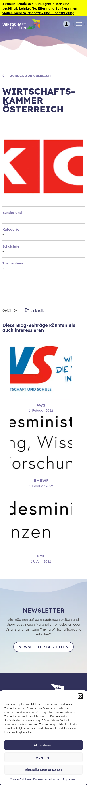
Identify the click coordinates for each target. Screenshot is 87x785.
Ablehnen (43, 757)
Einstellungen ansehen (43, 769)
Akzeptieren (43, 745)
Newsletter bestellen (43, 647)
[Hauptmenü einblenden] (79, 24)
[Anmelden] (66, 24)
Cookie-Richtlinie (20, 779)
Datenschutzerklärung (47, 779)
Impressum (70, 779)
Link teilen (38, 310)
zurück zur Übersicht (31, 76)
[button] (80, 696)
